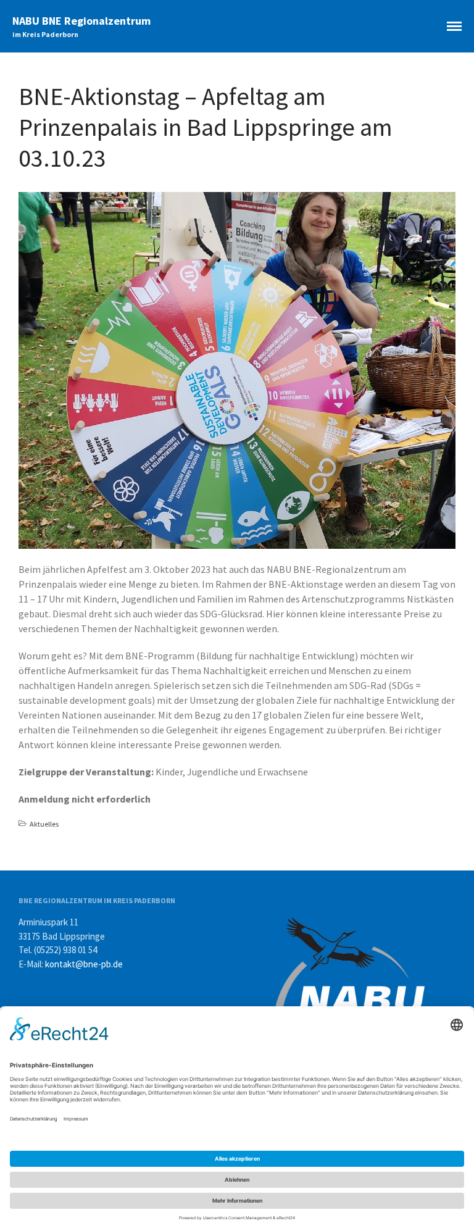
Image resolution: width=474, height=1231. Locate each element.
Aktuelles (44, 823)
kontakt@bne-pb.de (84, 964)
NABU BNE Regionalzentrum (81, 21)
